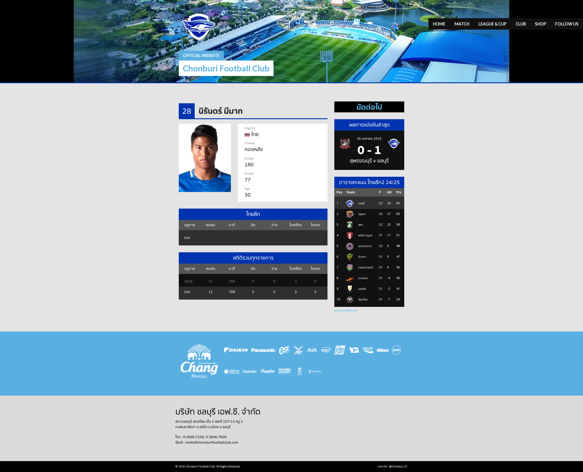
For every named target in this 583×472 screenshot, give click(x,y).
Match (462, 23)
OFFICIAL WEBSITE (201, 55)
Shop (540, 23)
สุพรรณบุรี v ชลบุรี (369, 161)
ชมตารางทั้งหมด (345, 310)
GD (389, 192)
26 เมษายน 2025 (369, 138)
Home (439, 23)
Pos (339, 192)
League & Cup (492, 23)
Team (350, 192)
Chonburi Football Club (226, 68)
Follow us (566, 23)
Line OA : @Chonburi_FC (393, 466)
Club (521, 23)
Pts (398, 192)
